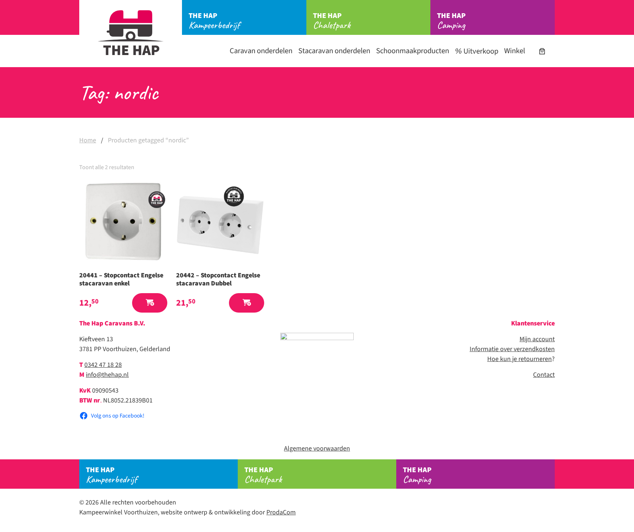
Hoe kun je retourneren (519, 359)
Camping (451, 21)
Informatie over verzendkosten (512, 349)
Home (87, 140)
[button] (149, 303)
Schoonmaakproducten (412, 50)
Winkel (514, 50)
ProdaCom (281, 512)
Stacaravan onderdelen (334, 50)
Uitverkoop (480, 51)
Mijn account (537, 339)
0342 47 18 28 (103, 364)
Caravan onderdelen (261, 50)
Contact (544, 374)
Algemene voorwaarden (317, 448)
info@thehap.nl (107, 374)
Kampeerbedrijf (214, 21)
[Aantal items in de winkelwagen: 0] (542, 51)
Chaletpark (331, 21)
